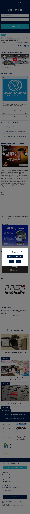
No (18, 261)
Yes (12, 261)
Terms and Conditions (15, 256)
